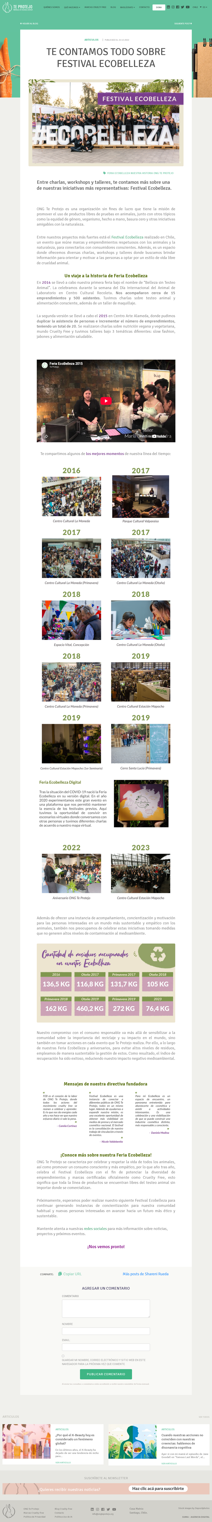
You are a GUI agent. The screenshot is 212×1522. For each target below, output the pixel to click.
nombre (67, 1324)
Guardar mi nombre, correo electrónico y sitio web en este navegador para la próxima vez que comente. (103, 1362)
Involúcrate (126, 7)
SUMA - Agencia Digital (196, 1517)
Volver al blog (30, 23)
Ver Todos (204, 1417)
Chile (195, 7)
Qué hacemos (71, 7)
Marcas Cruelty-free (34, 1512)
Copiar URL (72, 1273)
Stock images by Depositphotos (194, 1508)
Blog (113, 7)
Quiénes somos (52, 7)
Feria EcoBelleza (118, 173)
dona (159, 7)
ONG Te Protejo (164, 173)
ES (204, 7)
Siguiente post (182, 23)
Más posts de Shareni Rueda (146, 1273)
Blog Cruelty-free (63, 1508)
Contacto (144, 7)
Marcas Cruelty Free (95, 7)
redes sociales (95, 1228)
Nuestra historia (142, 173)
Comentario (70, 1296)
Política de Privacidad (34, 1516)
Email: (66, 1340)
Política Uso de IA (63, 1516)
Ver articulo (63, 1462)
